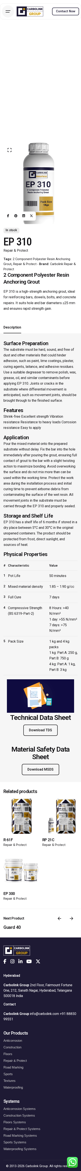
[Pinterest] (16, 216)
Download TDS (40, 730)
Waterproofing (13, 1087)
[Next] (71, 918)
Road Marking (13, 1067)
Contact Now (65, 11)
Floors (7, 1054)
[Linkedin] (23, 216)
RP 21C (48, 840)
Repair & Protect (15, 251)
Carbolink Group (36, 1166)
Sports (8, 1074)
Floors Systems (14, 1122)
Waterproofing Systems (20, 1149)
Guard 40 (12, 927)
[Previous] (59, 918)
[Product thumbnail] (21, 816)
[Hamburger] (8, 11)
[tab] (12, 327)
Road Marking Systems (20, 1135)
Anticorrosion (12, 1040)
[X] (31, 216)
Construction (12, 1047)
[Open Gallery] (9, 150)
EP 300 (9, 893)
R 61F (8, 840)
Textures (9, 1081)
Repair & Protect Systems (21, 1129)
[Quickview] (13, 807)
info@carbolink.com (44, 1014)
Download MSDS (40, 769)
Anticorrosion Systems (19, 1109)
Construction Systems (19, 1115)
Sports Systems (14, 1142)
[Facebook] (8, 216)
